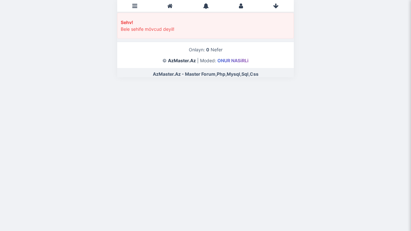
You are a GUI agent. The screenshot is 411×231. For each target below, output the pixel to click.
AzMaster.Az (182, 60)
